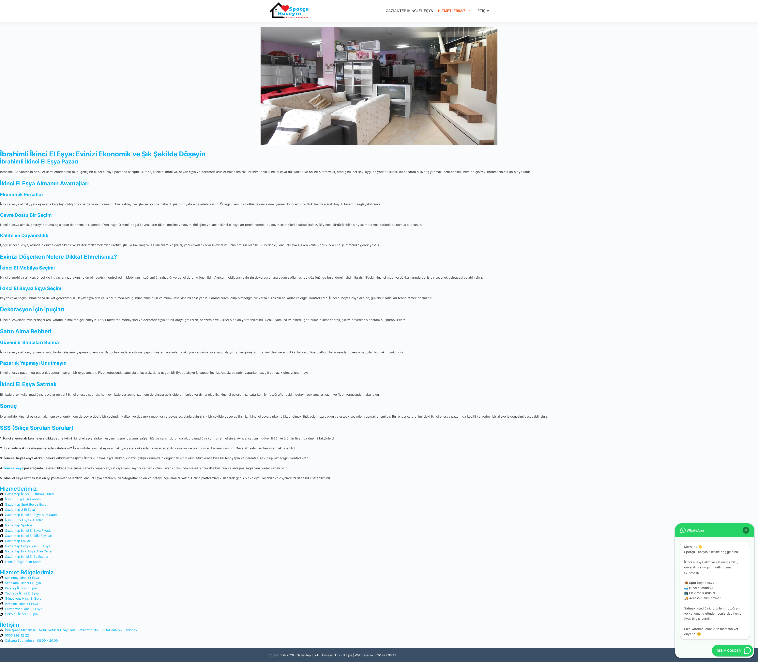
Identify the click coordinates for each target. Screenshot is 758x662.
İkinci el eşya (13, 468)
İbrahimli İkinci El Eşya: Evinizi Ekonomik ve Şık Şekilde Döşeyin (102, 154)
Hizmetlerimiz (452, 11)
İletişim (482, 11)
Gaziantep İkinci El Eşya (409, 11)
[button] (746, 530)
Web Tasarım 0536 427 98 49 (375, 655)
